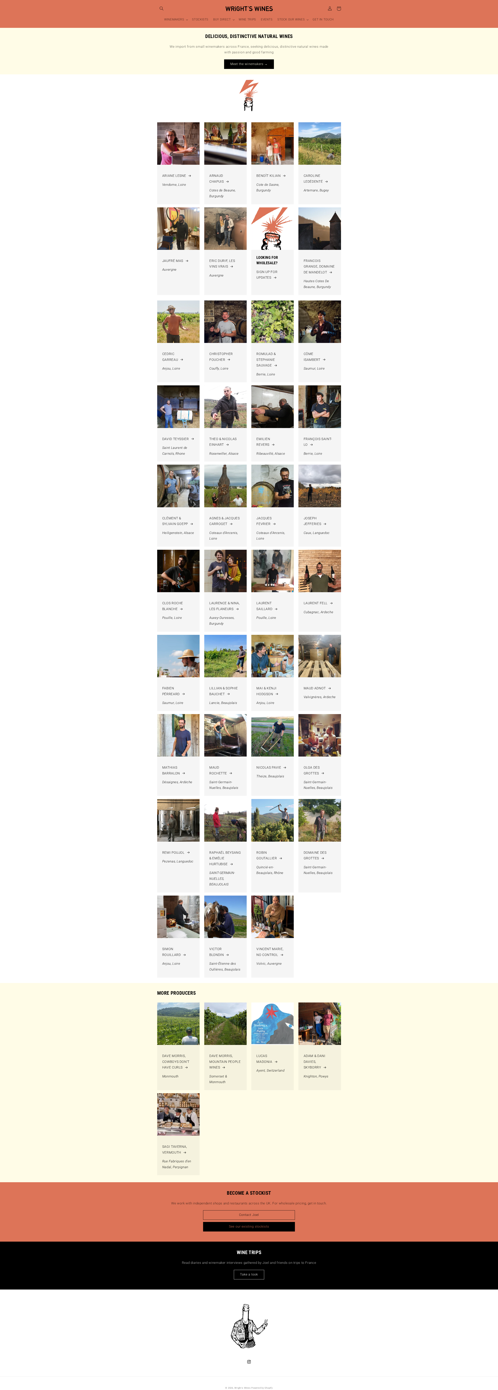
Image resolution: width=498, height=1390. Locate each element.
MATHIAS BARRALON (171, 770)
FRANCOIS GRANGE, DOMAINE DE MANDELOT (319, 266)
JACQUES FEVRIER (264, 521)
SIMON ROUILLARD (171, 952)
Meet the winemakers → (249, 64)
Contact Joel (249, 1215)
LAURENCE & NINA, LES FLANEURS (224, 606)
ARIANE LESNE (174, 176)
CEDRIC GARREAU (170, 357)
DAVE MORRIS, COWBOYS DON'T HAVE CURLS (175, 1061)
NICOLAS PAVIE (268, 767)
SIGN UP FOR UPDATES (266, 275)
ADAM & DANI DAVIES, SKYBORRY (314, 1061)
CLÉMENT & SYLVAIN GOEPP (175, 521)
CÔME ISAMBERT (312, 357)
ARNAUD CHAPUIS (216, 178)
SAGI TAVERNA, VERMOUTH (174, 1149)
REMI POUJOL (173, 852)
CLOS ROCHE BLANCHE (172, 606)
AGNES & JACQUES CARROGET (224, 521)
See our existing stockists (249, 1226)
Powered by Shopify (262, 1388)
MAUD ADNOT (315, 688)
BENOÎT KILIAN (268, 176)
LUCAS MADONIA (264, 1059)
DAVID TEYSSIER (175, 439)
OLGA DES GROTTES (312, 770)
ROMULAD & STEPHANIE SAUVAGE (266, 359)
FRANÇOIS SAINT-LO (318, 442)
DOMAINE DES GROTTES (315, 855)
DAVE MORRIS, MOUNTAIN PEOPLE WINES (225, 1061)
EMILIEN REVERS (263, 442)
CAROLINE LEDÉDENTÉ (313, 178)
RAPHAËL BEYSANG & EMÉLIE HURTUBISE (225, 858)
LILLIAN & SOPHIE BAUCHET (223, 691)
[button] (161, 8)
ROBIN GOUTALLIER (266, 855)
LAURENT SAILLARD (264, 606)
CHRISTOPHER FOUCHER (221, 357)
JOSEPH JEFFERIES (312, 521)
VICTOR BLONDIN (216, 952)
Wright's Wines (242, 1388)
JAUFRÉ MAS (172, 261)
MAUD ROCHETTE (218, 770)
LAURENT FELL (316, 603)
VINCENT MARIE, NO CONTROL (269, 952)
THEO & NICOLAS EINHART (223, 442)
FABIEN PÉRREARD (171, 691)
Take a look (249, 1274)
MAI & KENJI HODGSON (266, 691)
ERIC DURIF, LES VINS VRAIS (222, 264)
